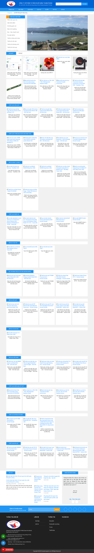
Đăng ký (57, 509)
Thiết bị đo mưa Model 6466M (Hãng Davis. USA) (30, 171)
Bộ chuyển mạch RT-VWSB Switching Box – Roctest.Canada (13, 426)
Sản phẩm (30, 9)
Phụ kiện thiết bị (11, 35)
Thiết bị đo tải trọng (12, 47)
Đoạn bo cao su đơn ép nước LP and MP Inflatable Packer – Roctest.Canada (80, 145)
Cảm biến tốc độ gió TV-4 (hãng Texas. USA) (14, 337)
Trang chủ (11, 9)
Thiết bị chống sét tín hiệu (13, 38)
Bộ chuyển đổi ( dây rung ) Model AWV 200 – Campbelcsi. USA (30, 426)
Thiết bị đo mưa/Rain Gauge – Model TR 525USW (14, 194)
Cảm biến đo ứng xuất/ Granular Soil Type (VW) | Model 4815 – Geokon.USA (80, 311)
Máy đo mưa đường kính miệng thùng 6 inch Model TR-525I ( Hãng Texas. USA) (80, 173)
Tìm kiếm (84, 4)
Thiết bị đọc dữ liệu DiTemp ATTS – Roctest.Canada (80, 280)
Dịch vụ (39, 9)
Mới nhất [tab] (11, 53)
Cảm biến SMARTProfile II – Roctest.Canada (80, 223)
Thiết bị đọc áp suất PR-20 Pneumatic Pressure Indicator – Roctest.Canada (30, 454)
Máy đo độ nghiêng (12, 29)
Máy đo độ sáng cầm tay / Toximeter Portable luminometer (63, 87)
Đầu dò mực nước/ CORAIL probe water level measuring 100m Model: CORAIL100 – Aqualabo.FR (14, 146)
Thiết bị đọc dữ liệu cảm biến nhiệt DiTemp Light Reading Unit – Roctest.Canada (47, 368)
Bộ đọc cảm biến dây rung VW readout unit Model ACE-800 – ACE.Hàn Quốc (47, 145)
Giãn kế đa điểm (11, 23)
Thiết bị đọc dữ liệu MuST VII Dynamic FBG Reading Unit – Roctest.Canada (63, 368)
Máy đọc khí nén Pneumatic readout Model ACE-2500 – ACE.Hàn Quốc (14, 282)
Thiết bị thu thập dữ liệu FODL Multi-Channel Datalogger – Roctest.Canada (63, 282)
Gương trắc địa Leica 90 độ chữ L (80, 73)
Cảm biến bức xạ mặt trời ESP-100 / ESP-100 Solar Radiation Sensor (80, 397)
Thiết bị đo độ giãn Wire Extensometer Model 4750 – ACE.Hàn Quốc (47, 116)
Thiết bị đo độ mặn (12, 41)
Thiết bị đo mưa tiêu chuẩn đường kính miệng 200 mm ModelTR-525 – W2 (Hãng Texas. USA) (63, 175)
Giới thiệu (20, 9)
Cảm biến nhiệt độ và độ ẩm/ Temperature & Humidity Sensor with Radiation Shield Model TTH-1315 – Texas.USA (30, 227)
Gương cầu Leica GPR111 (47, 72)
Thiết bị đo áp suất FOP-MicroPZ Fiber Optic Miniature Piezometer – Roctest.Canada (30, 311)
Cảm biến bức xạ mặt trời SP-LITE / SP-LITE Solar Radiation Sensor (63, 397)
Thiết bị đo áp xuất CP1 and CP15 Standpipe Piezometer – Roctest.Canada (47, 311)
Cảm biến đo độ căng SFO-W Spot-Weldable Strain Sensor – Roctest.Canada (80, 368)
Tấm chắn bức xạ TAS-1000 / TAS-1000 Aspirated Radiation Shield (47, 87)
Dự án (46, 9)
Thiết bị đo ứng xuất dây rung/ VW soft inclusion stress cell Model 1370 (14, 116)
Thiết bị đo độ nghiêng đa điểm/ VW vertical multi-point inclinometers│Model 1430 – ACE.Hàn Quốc (14, 97)
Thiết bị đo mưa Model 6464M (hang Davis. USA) (47, 171)
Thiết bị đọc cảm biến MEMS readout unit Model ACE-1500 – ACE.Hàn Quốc (14, 368)
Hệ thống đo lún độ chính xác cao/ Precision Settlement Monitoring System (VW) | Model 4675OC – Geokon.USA (80, 456)
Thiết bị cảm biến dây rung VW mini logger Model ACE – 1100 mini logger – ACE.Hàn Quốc (30, 370)
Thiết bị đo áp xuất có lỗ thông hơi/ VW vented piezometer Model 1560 (14, 311)
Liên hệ (62, 9)
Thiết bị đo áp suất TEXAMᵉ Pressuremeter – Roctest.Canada (47, 282)
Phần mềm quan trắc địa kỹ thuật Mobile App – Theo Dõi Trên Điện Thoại (14, 74)
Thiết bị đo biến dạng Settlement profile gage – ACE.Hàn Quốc (80, 116)
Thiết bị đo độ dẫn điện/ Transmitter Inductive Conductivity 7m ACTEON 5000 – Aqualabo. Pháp (80, 89)
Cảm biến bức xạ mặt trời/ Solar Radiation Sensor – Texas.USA (14, 254)
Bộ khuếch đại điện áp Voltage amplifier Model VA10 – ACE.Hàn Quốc (30, 282)
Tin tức (55, 9)
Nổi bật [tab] (20, 53)
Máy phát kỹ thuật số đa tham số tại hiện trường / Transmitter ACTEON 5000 (30, 87)
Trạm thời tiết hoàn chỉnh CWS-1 (47, 251)
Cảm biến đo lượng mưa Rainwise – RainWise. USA (14, 171)
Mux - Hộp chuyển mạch (13, 32)
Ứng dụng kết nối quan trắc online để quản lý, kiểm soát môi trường (51, 497)
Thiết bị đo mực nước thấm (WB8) (63, 62)
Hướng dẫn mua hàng (54, 524)
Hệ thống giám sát (11, 26)
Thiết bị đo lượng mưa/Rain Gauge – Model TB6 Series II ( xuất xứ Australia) (30, 196)
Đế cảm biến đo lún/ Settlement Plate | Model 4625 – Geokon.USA (63, 454)
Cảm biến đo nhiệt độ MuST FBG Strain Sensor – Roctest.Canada (63, 225)
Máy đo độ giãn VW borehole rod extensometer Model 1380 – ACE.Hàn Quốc (31, 116)
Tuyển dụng (52, 530)
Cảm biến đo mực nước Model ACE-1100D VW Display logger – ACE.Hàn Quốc (63, 145)
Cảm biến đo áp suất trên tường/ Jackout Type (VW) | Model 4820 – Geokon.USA (63, 311)
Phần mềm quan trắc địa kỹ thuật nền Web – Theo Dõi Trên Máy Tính (30, 74)
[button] (31, 32)
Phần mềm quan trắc (12, 20)
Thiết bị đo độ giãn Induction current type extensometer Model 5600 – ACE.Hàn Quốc (63, 116)
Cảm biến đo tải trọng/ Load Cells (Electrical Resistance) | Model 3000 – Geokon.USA (47, 454)
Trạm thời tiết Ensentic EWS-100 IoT (30, 251)
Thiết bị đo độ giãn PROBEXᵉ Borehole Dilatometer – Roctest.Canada (14, 454)
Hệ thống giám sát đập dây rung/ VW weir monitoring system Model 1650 (30, 145)
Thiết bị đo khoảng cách (13, 44)
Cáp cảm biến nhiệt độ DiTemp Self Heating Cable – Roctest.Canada (47, 225)
